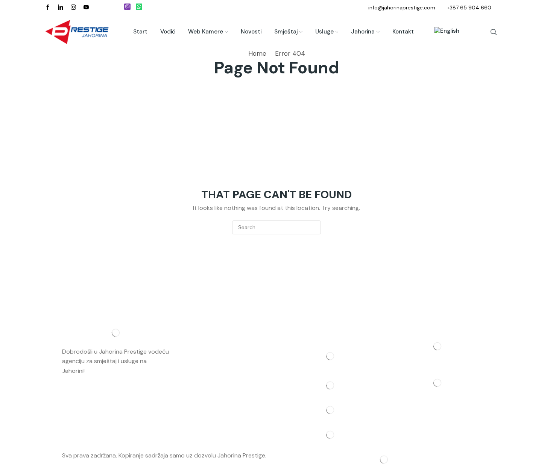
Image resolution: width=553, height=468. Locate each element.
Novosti (251, 31)
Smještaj (286, 31)
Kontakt (403, 31)
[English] (443, 32)
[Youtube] (86, 8)
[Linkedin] (60, 8)
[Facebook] (47, 8)
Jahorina (363, 31)
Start (140, 31)
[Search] (314, 227)
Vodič (167, 31)
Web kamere (205, 31)
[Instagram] (73, 8)
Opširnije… (99, 371)
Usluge (324, 31)
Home (257, 53)
